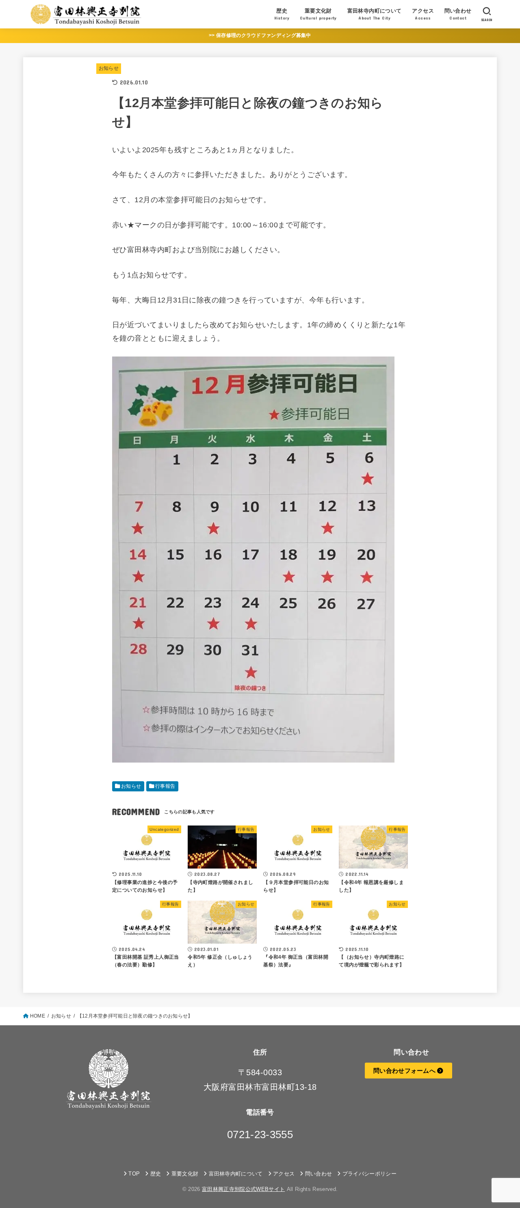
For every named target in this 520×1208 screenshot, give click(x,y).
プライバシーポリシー (369, 1174)
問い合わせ (318, 1174)
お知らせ (109, 68)
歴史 (155, 1174)
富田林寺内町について (236, 1174)
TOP (134, 1174)
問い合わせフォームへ (405, 1071)
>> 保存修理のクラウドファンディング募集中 (260, 35)
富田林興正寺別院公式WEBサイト (243, 1189)
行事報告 (165, 786)
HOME (37, 1016)
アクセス (284, 1174)
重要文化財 (184, 1174)
